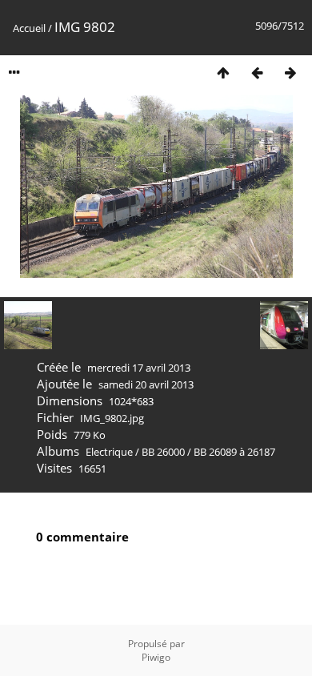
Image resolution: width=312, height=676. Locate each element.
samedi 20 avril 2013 (146, 384)
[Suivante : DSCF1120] (290, 72)
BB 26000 (163, 452)
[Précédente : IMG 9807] (257, 72)
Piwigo (156, 657)
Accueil (29, 28)
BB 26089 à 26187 (234, 452)
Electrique (109, 452)
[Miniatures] (223, 72)
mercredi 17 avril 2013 (138, 367)
